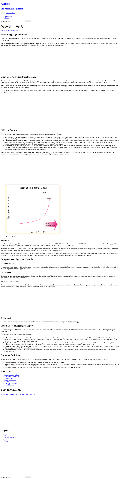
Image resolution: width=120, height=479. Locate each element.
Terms (13, 30)
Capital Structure (9, 385)
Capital (6, 381)
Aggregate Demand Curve (12, 376)
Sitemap (6, 18)
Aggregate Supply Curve (11, 375)
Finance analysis (9, 437)
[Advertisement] (57, 60)
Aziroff (17, 30)
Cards (6, 434)
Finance (6, 436)
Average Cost (8, 378)
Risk (5, 439)
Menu (3, 13)
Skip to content (10, 13)
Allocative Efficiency (10, 383)
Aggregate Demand (10, 380)
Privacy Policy (8, 16)
